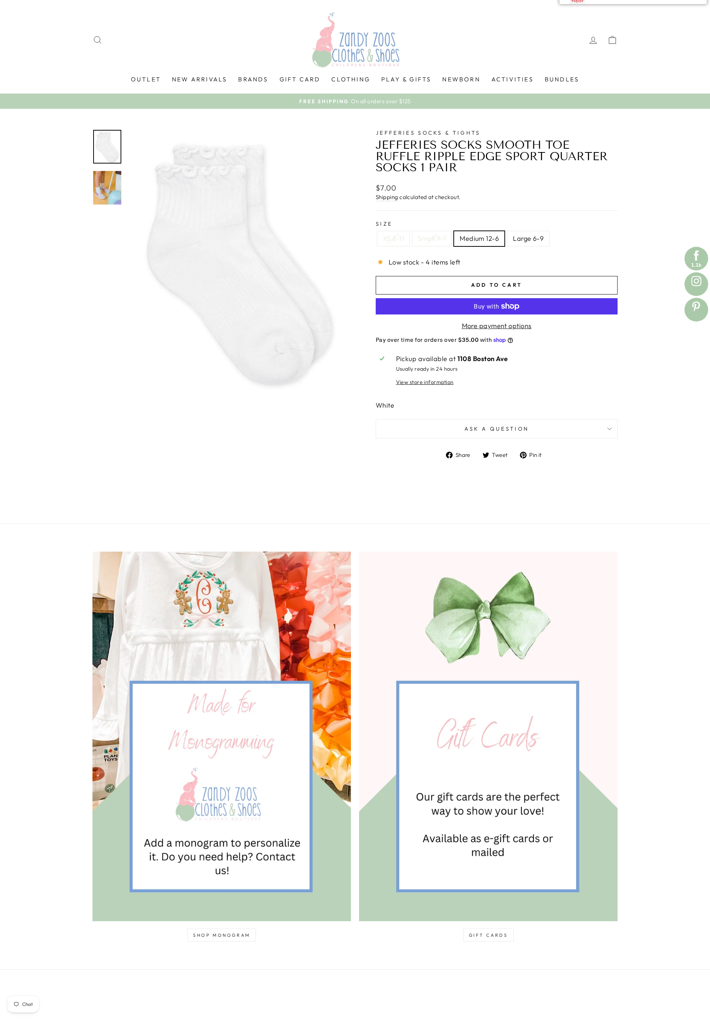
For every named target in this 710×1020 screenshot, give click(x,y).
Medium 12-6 (479, 238)
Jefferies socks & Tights (428, 132)
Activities (512, 79)
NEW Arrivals (199, 79)
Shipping (387, 197)
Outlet (146, 79)
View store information (425, 382)
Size (384, 224)
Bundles (562, 79)
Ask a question (496, 428)
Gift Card (300, 79)
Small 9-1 (432, 238)
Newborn (461, 79)
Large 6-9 (528, 238)
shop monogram (221, 935)
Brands (253, 79)
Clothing (350, 79)
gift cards (488, 935)
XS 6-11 (393, 238)
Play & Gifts (406, 79)
